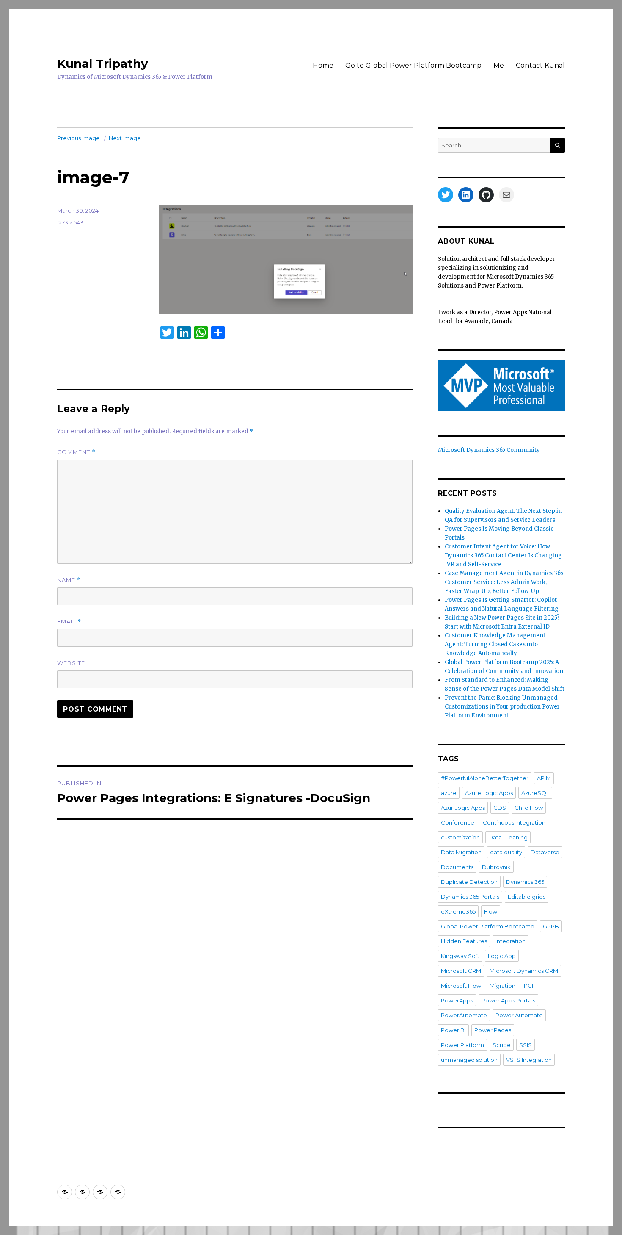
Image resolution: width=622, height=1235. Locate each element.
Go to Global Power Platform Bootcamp (413, 65)
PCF (529, 985)
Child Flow (529, 807)
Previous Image (78, 138)
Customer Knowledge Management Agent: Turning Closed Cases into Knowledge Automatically (495, 644)
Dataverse (545, 852)
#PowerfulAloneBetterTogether (484, 778)
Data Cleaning (508, 837)
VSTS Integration (529, 1059)
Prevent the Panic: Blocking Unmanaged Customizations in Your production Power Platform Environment (502, 706)
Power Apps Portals (508, 1000)
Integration (510, 941)
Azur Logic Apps (463, 807)
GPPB (551, 926)
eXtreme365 (458, 911)
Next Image (125, 138)
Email (69, 621)
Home (323, 65)
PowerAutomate (464, 1015)
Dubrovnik (496, 867)
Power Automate (519, 1015)
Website (71, 662)
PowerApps (457, 1000)
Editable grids (526, 896)
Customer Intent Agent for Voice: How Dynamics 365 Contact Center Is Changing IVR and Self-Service (503, 555)
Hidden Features (464, 941)
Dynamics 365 (525, 881)
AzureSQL (535, 792)
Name (69, 580)
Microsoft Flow (461, 985)
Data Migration (461, 852)
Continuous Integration (514, 822)
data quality (506, 852)
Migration (502, 985)
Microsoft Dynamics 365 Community (489, 450)
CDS (499, 807)
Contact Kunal (540, 65)
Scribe (502, 1044)
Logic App (502, 956)
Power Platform (462, 1044)
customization (460, 837)
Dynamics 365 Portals (470, 896)
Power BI (453, 1030)
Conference (457, 822)
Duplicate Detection (469, 881)
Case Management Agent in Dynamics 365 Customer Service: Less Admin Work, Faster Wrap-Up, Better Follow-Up (504, 582)
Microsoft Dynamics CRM (524, 970)
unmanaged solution (469, 1059)
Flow (490, 911)
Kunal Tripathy (102, 63)
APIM (544, 778)
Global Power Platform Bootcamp (487, 926)
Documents (457, 867)
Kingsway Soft (460, 956)
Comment (76, 452)
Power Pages (492, 1030)
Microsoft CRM (461, 970)
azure (449, 792)
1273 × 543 (70, 222)
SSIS (525, 1044)
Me (498, 65)
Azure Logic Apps (489, 792)
